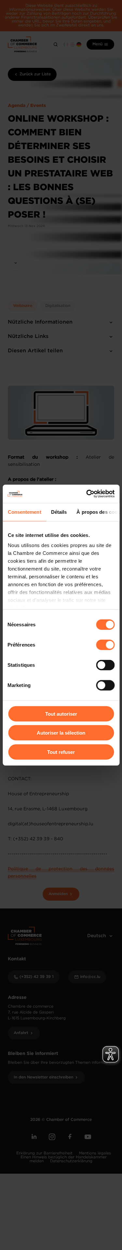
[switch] (105, 644)
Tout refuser (61, 752)
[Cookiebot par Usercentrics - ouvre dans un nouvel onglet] (87, 494)
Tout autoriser (61, 713)
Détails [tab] (59, 511)
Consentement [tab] (24, 511)
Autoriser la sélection (61, 733)
